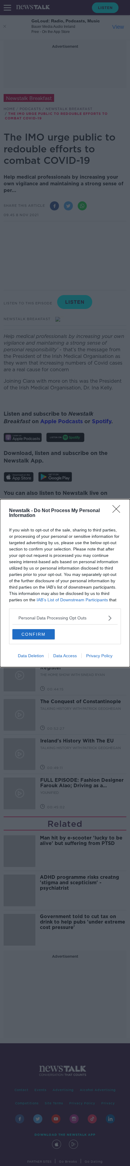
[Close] (118, 511)
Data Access (65, 655)
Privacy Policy (99, 655)
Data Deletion (31, 655)
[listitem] (65, 618)
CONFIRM (33, 634)
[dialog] (65, 583)
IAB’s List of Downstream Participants (72, 599)
